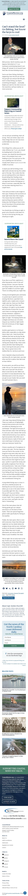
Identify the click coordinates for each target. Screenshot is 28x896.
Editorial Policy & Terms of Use (9, 887)
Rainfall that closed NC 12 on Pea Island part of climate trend (14, 690)
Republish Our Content (7, 845)
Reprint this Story (8, 598)
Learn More (7, 797)
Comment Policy (6, 885)
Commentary (11, 593)
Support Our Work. (14, 9)
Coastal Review (5, 1)
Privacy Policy (5, 883)
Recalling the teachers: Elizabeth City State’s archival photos (12, 734)
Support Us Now (9, 801)
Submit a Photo (5, 876)
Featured (16, 593)
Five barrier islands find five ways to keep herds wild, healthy (13, 713)
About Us (4, 838)
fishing (13, 595)
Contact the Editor (6, 873)
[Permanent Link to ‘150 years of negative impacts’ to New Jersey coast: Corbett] (14, 746)
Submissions (5, 842)
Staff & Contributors (7, 840)
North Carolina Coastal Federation (10, 828)
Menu (24, 18)
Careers (4, 847)
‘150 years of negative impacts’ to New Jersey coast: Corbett (12, 756)
